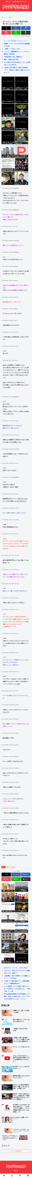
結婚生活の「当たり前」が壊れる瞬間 (15, 968)
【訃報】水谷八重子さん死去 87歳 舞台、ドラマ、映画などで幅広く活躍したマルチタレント (17, 69)
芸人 (9, 867)
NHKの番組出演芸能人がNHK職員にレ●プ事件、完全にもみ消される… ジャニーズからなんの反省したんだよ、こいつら (17, 996)
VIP (4, 867)
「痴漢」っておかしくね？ (12, 49)
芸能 (14, 867)
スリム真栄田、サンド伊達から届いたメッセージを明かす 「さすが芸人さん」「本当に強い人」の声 (17, 988)
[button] (25, 33)
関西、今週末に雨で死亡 (11, 59)
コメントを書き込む (16, 1151)
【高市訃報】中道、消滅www (13, 57)
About (16, 1170)
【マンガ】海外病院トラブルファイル (15, 41)
